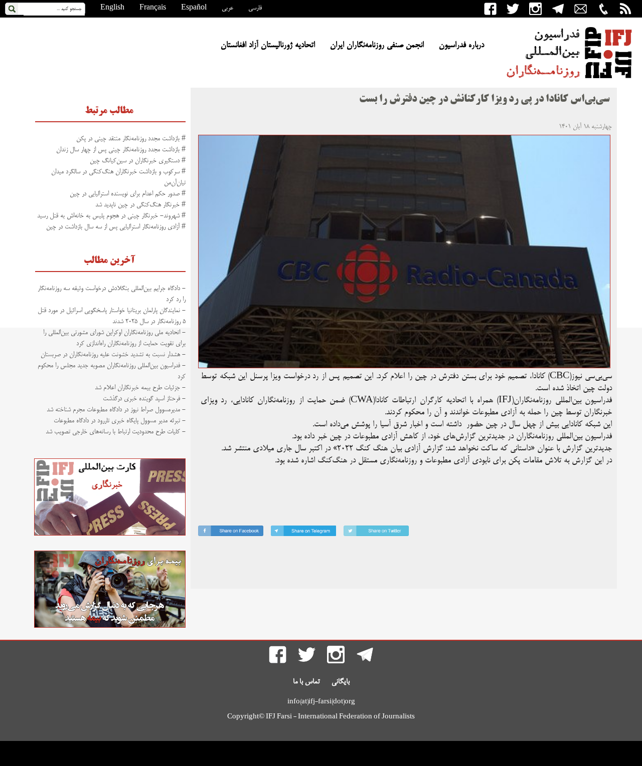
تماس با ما (306, 681)
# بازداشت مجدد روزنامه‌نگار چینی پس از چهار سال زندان (121, 150)
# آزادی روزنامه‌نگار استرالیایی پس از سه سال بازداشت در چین (116, 227)
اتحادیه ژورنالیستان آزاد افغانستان (268, 46)
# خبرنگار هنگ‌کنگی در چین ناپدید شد (140, 205)
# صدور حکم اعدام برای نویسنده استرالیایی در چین (128, 194)
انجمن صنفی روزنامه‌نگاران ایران (377, 46)
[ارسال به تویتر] (376, 533)
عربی (227, 8)
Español (194, 8)
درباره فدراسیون (461, 46)
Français (152, 8)
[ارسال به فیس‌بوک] (230, 533)
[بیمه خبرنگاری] (110, 626)
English (112, 8)
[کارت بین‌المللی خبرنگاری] (110, 534)
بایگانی (341, 681)
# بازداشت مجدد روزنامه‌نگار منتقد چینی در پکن (131, 139)
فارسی (255, 8)
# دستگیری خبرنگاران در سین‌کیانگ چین (138, 161)
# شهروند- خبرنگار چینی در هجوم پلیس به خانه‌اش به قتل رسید (111, 216)
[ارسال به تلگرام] (303, 533)
